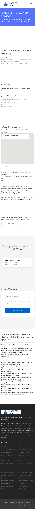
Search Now (17, 310)
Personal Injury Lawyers (26, 480)
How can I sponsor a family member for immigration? (17, 350)
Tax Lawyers (22, 483)
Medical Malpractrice (25, 475)
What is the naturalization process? (11, 352)
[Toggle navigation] (31, 4)
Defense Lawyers (24, 455)
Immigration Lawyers (7, 480)
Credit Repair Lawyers (25, 449)
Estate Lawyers (5, 478)
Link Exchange (28, 417)
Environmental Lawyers (8, 475)
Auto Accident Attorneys (8, 449)
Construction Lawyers (7, 463)
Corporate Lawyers (24, 447)
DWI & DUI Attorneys (25, 463)
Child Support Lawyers (8, 458)
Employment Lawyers (7, 472)
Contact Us (4, 419)
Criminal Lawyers (24, 452)
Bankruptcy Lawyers (7, 452)
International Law (6, 489)
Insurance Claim (6, 483)
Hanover (22, 85)
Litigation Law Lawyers (25, 472)
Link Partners (19, 417)
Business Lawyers (6, 455)
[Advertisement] (17, 33)
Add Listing (11, 417)
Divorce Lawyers (24, 461)
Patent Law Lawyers (25, 478)
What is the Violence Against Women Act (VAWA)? (16, 348)
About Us (4, 417)
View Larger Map (5, 166)
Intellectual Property (7, 486)
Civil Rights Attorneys (7, 461)
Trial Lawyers (23, 486)
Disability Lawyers (24, 458)
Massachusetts (13, 85)
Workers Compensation (26, 489)
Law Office (4, 85)
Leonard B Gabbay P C (13, 260)
